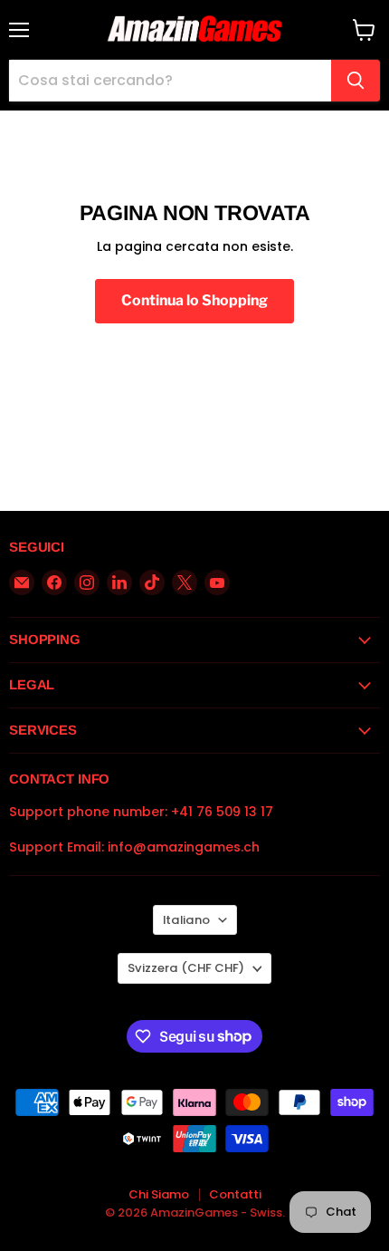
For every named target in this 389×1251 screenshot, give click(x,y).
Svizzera (186, 968)
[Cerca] (355, 80)
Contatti (235, 1194)
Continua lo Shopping (194, 300)
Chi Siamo (158, 1194)
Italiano (186, 920)
